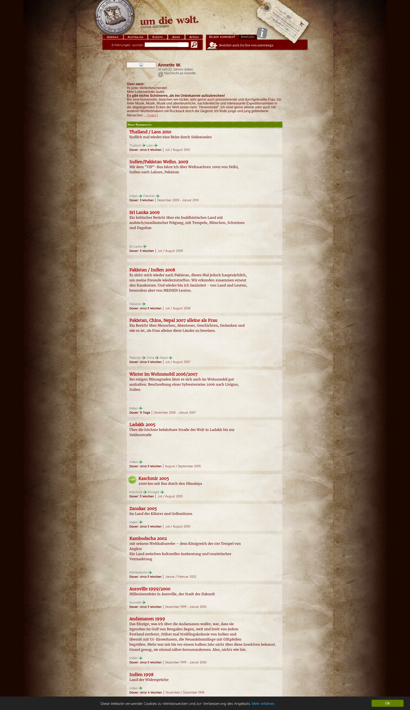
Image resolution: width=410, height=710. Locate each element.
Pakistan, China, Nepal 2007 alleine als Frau (173, 320)
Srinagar (153, 492)
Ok (387, 703)
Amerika (112, 37)
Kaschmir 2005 (153, 478)
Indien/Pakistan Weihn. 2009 (158, 161)
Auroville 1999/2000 (149, 588)
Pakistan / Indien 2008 (152, 269)
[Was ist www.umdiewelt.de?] (262, 33)
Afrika (194, 37)
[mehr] (152, 115)
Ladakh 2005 (142, 424)
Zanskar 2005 (143, 508)
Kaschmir (135, 492)
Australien (135, 37)
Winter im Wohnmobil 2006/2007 (163, 374)
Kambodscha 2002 (148, 538)
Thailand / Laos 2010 (150, 131)
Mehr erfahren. (263, 704)
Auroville (135, 602)
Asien (176, 37)
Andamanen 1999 (147, 618)
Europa (157, 37)
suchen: (128, 45)
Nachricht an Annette (180, 73)
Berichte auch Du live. (246, 45)
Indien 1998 (141, 674)
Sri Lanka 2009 (144, 212)
